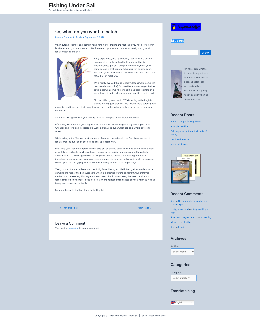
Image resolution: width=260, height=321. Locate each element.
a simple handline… (180, 126)
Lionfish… (188, 222)
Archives (175, 246)
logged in (73, 228)
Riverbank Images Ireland (183, 217)
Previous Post (68, 208)
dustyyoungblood (180, 209)
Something (205, 217)
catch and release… (181, 139)
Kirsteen (175, 222)
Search (205, 52)
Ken (172, 201)
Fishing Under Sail (72, 5)
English (179, 302)
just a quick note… (180, 144)
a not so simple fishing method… (187, 121)
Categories (176, 272)
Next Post (145, 208)
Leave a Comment (64, 37)
